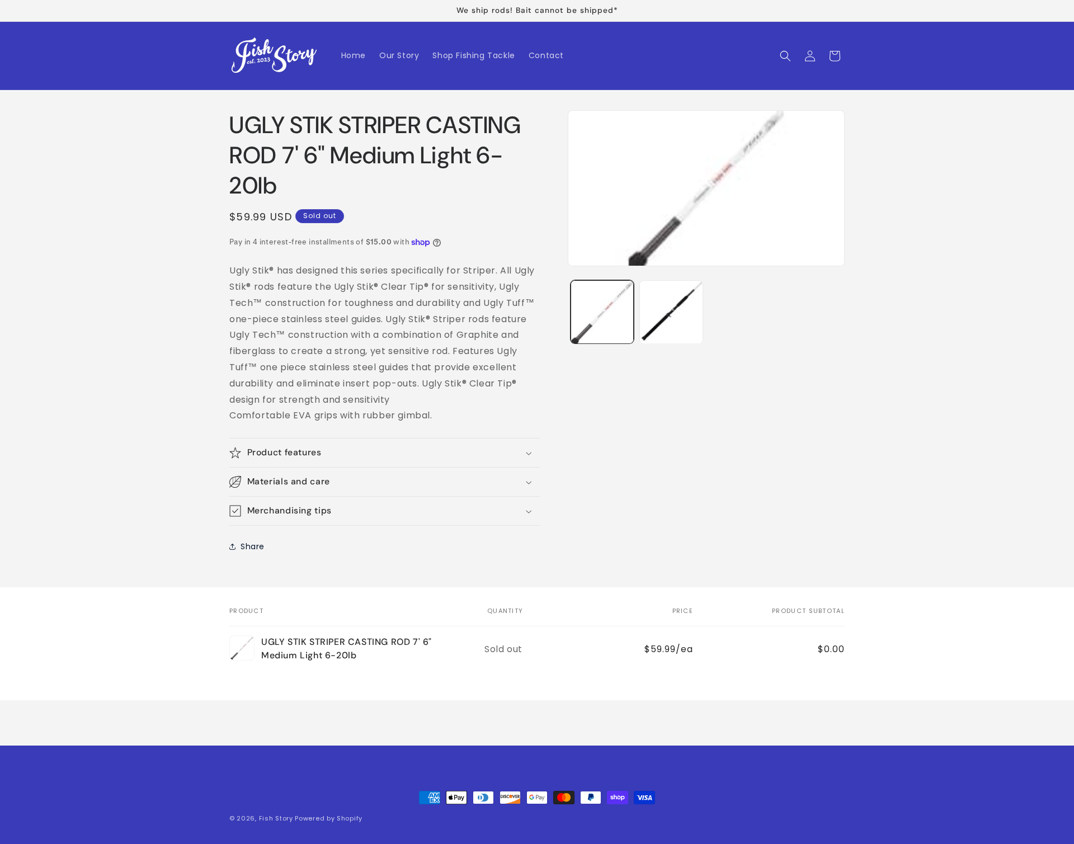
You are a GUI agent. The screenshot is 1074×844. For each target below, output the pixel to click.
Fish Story (277, 818)
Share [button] (253, 546)
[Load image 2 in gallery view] (671, 311)
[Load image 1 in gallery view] (602, 311)
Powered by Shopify (328, 818)
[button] (785, 56)
